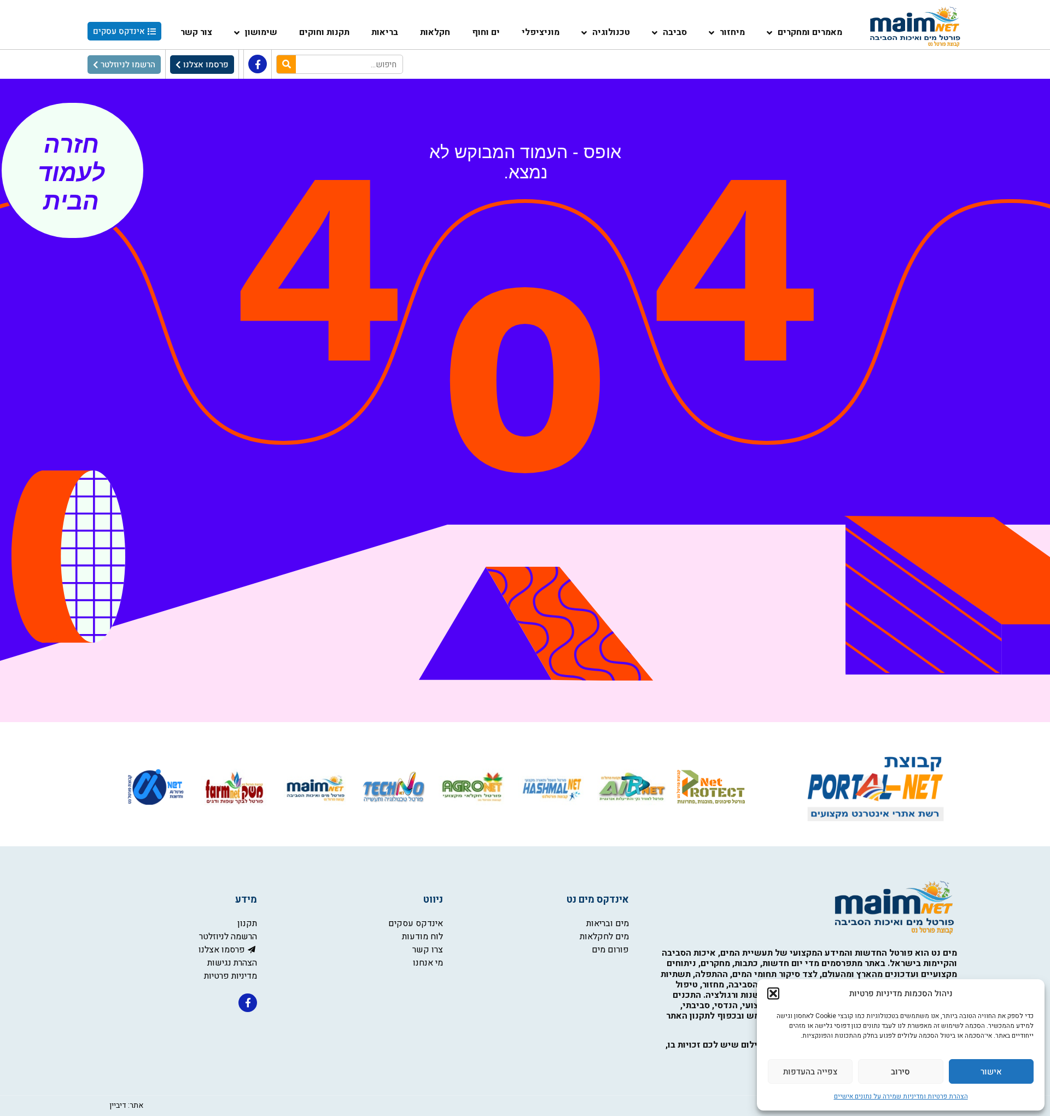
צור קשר (196, 32)
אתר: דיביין (126, 1105)
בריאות (384, 32)
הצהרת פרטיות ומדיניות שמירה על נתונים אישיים (901, 1096)
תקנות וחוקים (324, 32)
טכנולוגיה (611, 32)
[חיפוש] (286, 64)
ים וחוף (486, 32)
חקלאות (435, 32)
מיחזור (732, 32)
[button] (773, 993)
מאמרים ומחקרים (810, 32)
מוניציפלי (540, 32)
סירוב (900, 1072)
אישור (991, 1072)
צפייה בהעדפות (810, 1072)
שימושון (261, 32)
